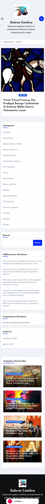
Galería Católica (21, 22)
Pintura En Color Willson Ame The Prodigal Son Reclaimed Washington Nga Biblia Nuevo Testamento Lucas (22, 282)
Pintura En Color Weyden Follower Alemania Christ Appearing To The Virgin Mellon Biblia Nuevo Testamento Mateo (21, 292)
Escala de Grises (9, 155)
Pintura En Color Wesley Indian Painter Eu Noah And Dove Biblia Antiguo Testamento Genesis (21, 303)
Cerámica (7, 132)
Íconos (5, 173)
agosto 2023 (8, 344)
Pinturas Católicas (10, 207)
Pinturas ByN (8, 202)
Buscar (6, 235)
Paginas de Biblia (10, 196)
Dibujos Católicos (10, 150)
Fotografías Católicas (12, 161)
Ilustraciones (8, 178)
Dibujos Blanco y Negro (12, 144)
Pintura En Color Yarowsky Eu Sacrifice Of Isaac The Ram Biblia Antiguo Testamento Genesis (20, 271)
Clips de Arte (8, 138)
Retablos (6, 219)
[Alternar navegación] (2, 18)
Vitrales (23, 95)
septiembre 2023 (10, 338)
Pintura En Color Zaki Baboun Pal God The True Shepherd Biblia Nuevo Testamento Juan (22, 381)
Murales (6, 190)
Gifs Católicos (9, 167)
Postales (6, 213)
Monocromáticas (10, 184)
